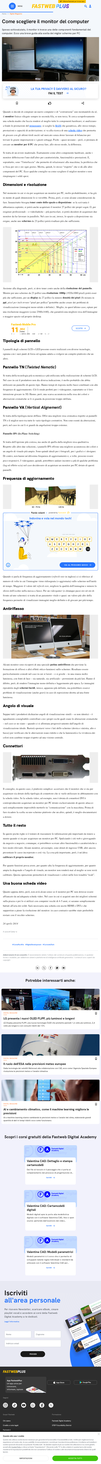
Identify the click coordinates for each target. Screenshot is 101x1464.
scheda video (75, 130)
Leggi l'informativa (11, 1321)
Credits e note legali (10, 1425)
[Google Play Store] (85, 1382)
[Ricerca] (86, 6)
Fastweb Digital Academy (61, 1421)
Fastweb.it (7, 1430)
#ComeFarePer (18, 944)
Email (64, 968)
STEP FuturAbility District (61, 1425)
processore (35, 125)
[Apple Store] (58, 1382)
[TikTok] (14, 1405)
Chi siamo (7, 1421)
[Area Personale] (90, 6)
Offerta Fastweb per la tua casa (73, 1)
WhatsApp (57, 968)
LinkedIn (37, 968)
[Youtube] (23, 1405)
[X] (51, 1405)
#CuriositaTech (48, 944)
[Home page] (50, 6)
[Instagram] (5, 1405)
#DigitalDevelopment (33, 944)
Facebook (51, 968)
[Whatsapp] (32, 1405)
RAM (58, 125)
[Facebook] (41, 1405)
